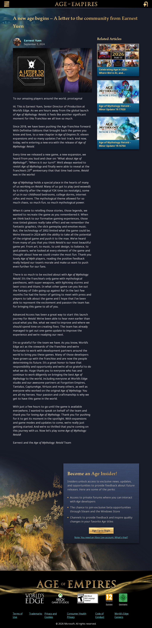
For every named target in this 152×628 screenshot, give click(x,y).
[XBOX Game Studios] (60, 598)
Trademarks (35, 613)
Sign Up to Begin (101, 530)
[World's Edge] (34, 598)
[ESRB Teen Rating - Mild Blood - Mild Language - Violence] (88, 598)
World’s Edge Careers (122, 615)
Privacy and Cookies (51, 615)
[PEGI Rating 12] (109, 597)
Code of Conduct (99, 615)
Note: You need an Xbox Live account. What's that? (101, 537)
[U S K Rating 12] (123, 597)
